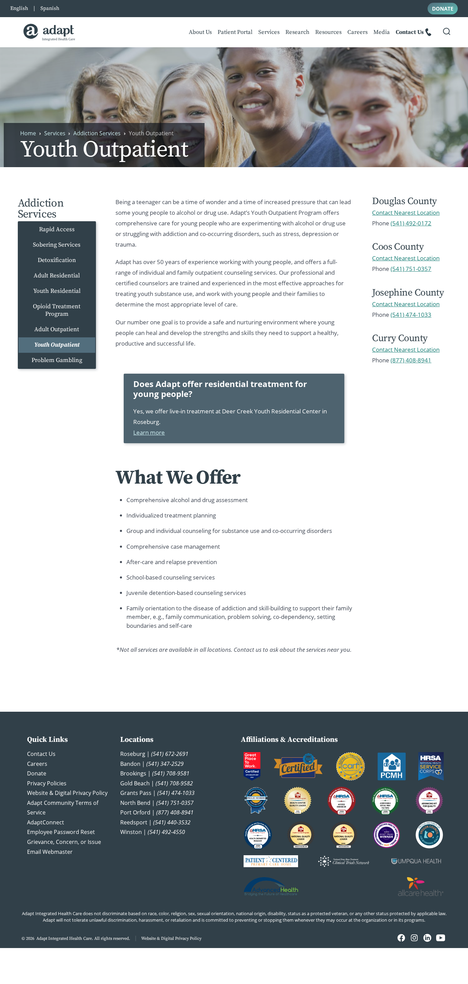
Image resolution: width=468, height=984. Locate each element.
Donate (36, 773)
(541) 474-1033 (411, 315)
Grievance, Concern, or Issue (64, 842)
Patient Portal (235, 32)
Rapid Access (57, 229)
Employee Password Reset (61, 832)
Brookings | (154, 773)
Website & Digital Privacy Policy (67, 793)
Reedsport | (155, 822)
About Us (200, 32)
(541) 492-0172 (411, 223)
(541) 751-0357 (411, 269)
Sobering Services (57, 245)
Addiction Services (97, 133)
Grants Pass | (157, 793)
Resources (328, 32)
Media (381, 32)
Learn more (149, 432)
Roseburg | (154, 754)
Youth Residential (57, 291)
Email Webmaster (50, 852)
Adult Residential (57, 275)
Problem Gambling (57, 360)
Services (269, 32)
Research (297, 32)
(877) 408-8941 (411, 360)
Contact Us (410, 32)
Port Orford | (157, 812)
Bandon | (152, 764)
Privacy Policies (46, 783)
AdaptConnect (45, 822)
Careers (357, 32)
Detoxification (57, 260)
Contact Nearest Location (406, 212)
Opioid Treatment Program (57, 310)
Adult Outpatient (56, 329)
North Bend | (157, 803)
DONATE (442, 8)
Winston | (152, 832)
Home (28, 133)
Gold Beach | (156, 783)
